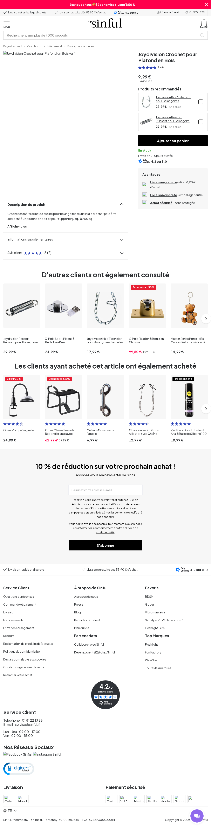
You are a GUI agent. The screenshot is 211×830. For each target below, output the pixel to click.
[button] (206, 4)
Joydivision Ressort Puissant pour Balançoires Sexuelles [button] (173, 119)
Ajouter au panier (173, 140)
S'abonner (105, 545)
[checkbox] (200, 102)
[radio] (140, 67)
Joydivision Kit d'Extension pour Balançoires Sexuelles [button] (173, 99)
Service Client (170, 12)
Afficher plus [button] (17, 226)
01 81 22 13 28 (197, 12)
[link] (12, 46)
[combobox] (101, 35)
